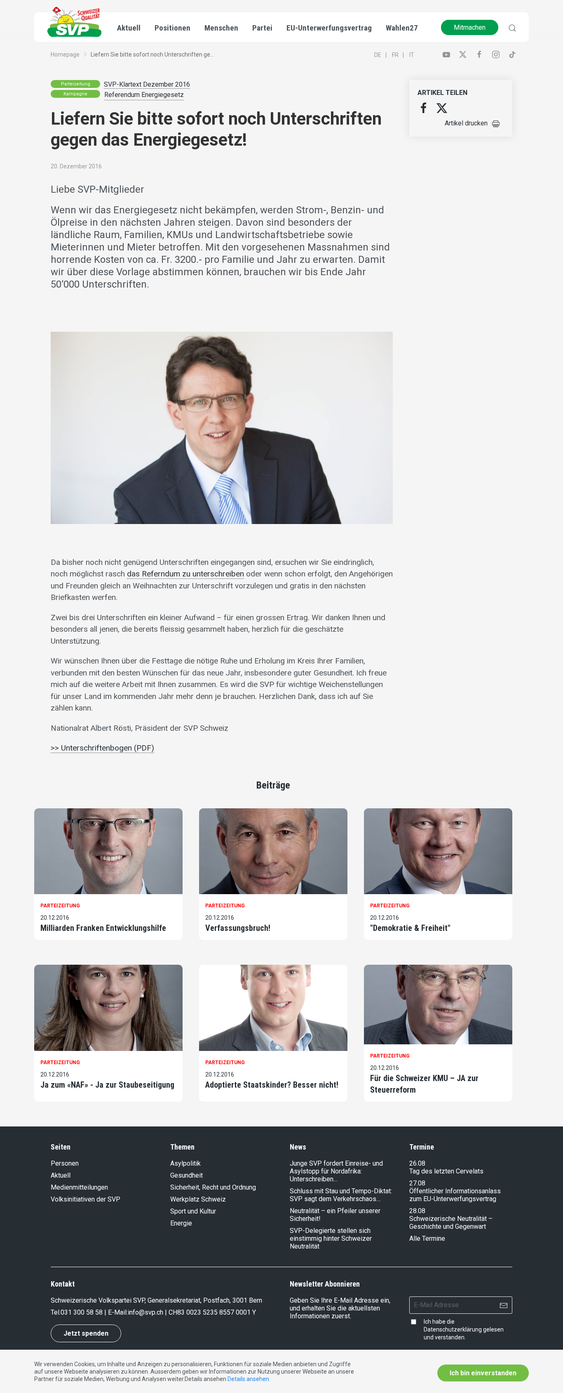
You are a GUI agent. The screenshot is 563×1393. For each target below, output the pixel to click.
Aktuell (60, 1175)
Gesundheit (186, 1175)
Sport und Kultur (193, 1211)
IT (411, 55)
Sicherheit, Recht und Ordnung (213, 1187)
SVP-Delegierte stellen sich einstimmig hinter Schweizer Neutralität (331, 1238)
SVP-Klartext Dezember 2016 (147, 84)
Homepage (65, 54)
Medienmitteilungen (79, 1187)
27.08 (417, 1183)
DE (377, 55)
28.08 (417, 1211)
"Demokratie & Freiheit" (410, 928)
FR (395, 55)
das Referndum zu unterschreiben (185, 573)
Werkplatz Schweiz (198, 1199)
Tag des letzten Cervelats (446, 1171)
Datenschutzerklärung (453, 1329)
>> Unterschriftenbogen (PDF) (102, 748)
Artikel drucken (466, 123)
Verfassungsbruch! (237, 928)
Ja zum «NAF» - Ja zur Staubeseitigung (107, 1085)
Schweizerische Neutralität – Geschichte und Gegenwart (451, 1222)
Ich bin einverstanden (483, 1373)
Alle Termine (427, 1238)
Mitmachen (470, 27)
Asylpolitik (185, 1163)
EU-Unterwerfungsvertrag (329, 28)
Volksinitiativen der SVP (85, 1199)
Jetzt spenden (85, 1333)
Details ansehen (248, 1379)
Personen (65, 1163)
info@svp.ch (145, 1312)
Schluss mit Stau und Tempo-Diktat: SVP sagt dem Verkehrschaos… (341, 1195)
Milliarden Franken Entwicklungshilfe (103, 928)
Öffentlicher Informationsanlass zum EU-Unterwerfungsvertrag (455, 1195)
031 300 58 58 (82, 1312)
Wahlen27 (402, 28)
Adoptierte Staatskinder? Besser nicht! (271, 1085)
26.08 (417, 1163)
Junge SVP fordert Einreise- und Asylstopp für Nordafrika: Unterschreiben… (336, 1171)
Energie (181, 1223)
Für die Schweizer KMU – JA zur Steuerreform (424, 1084)
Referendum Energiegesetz (144, 95)
